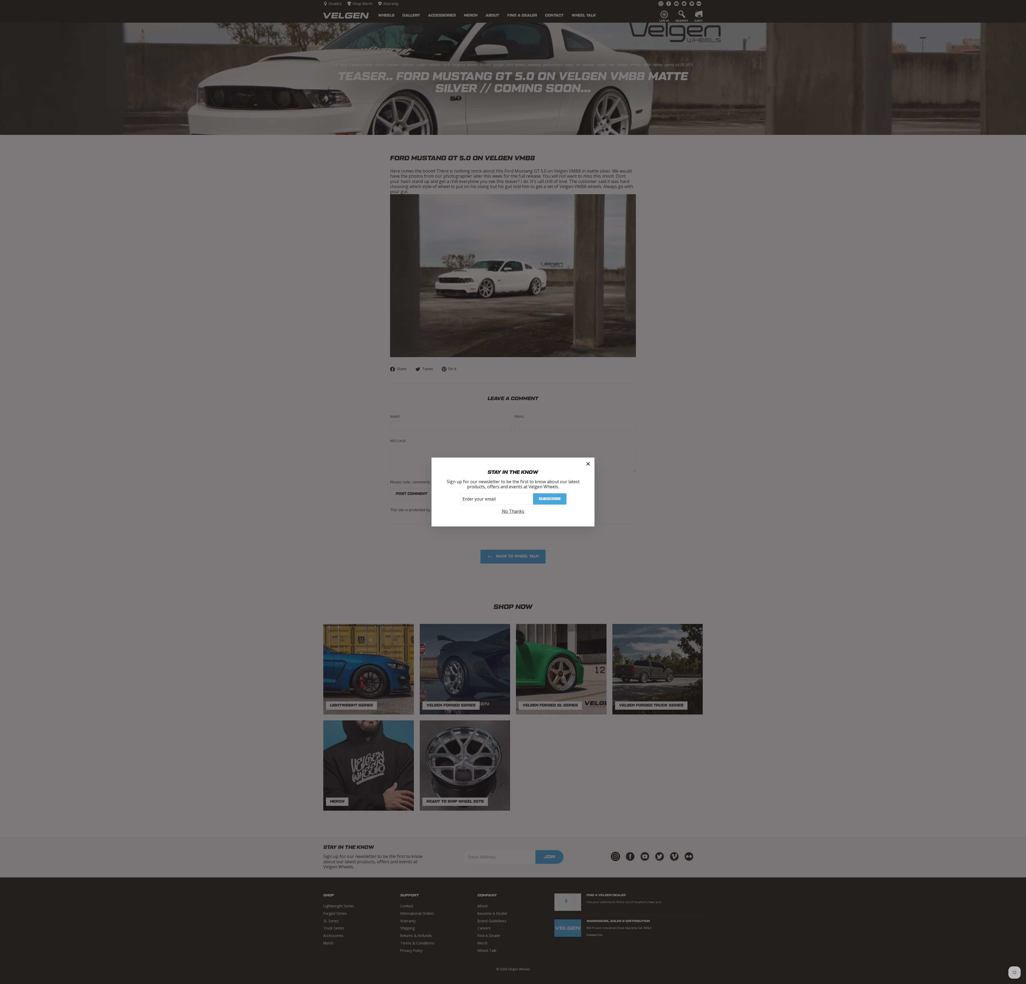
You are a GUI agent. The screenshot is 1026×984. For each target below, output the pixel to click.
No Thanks (513, 511)
